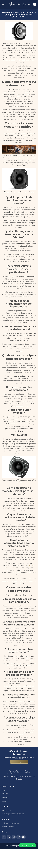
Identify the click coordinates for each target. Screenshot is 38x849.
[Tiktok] (18, 837)
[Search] (34, 4)
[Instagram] (13, 837)
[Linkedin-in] (9, 837)
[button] (3, 4)
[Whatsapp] (4, 837)
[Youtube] (23, 837)
